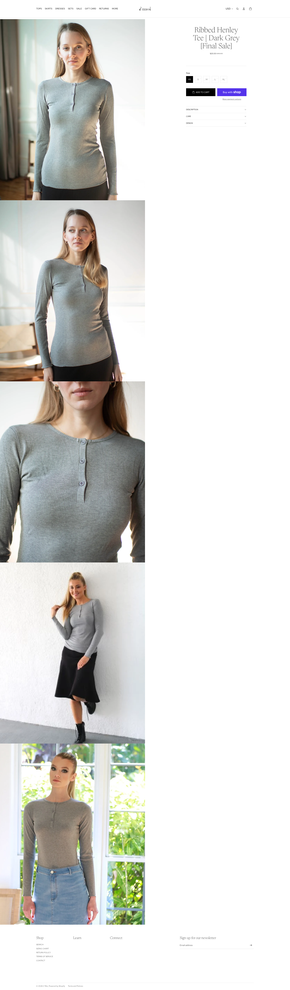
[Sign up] (251, 945)
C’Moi (45, 986)
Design (189, 123)
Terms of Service (44, 956)
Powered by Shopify (57, 986)
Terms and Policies (75, 986)
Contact (40, 960)
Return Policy (43, 952)
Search (40, 944)
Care (188, 116)
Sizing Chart (42, 948)
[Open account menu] (243, 8)
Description (192, 109)
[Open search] (237, 8)
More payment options (231, 99)
